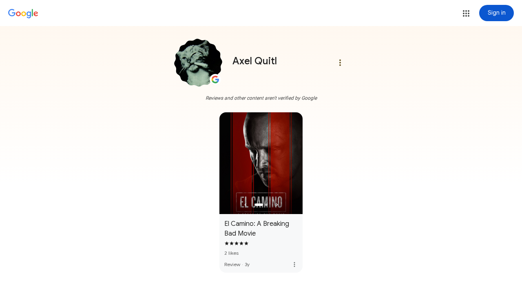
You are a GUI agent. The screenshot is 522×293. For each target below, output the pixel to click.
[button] (466, 13)
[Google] (23, 14)
